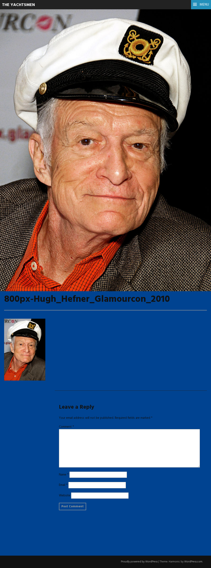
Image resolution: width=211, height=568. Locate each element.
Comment (66, 426)
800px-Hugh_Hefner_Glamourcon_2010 (87, 94)
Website (64, 495)
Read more (18, 105)
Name (64, 474)
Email (63, 485)
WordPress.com (193, 562)
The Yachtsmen (18, 5)
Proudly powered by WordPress (139, 562)
